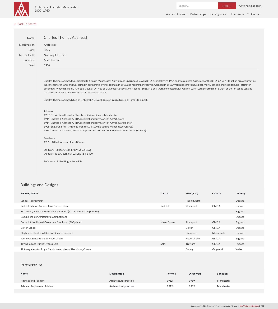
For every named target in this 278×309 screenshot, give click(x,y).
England (240, 200)
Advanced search (250, 5)
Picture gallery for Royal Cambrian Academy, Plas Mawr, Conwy (56, 249)
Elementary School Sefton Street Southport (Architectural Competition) (60, 211)
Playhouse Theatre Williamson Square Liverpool (47, 232)
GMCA (216, 205)
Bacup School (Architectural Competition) (44, 216)
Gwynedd (217, 249)
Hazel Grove (168, 222)
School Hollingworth (32, 200)
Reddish (165, 205)
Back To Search (27, 23)
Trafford (191, 243)
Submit (227, 5)
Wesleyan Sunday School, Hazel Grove (42, 238)
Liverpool (191, 232)
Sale (163, 243)
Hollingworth (193, 200)
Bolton (190, 227)
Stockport (191, 205)
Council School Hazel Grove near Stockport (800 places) (51, 222)
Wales (239, 249)
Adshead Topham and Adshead (37, 286)
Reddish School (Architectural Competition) (45, 205)
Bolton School (28, 227)
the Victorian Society (249, 306)
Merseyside (219, 232)
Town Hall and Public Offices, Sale (39, 243)
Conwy (190, 249)
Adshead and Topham (32, 280)
